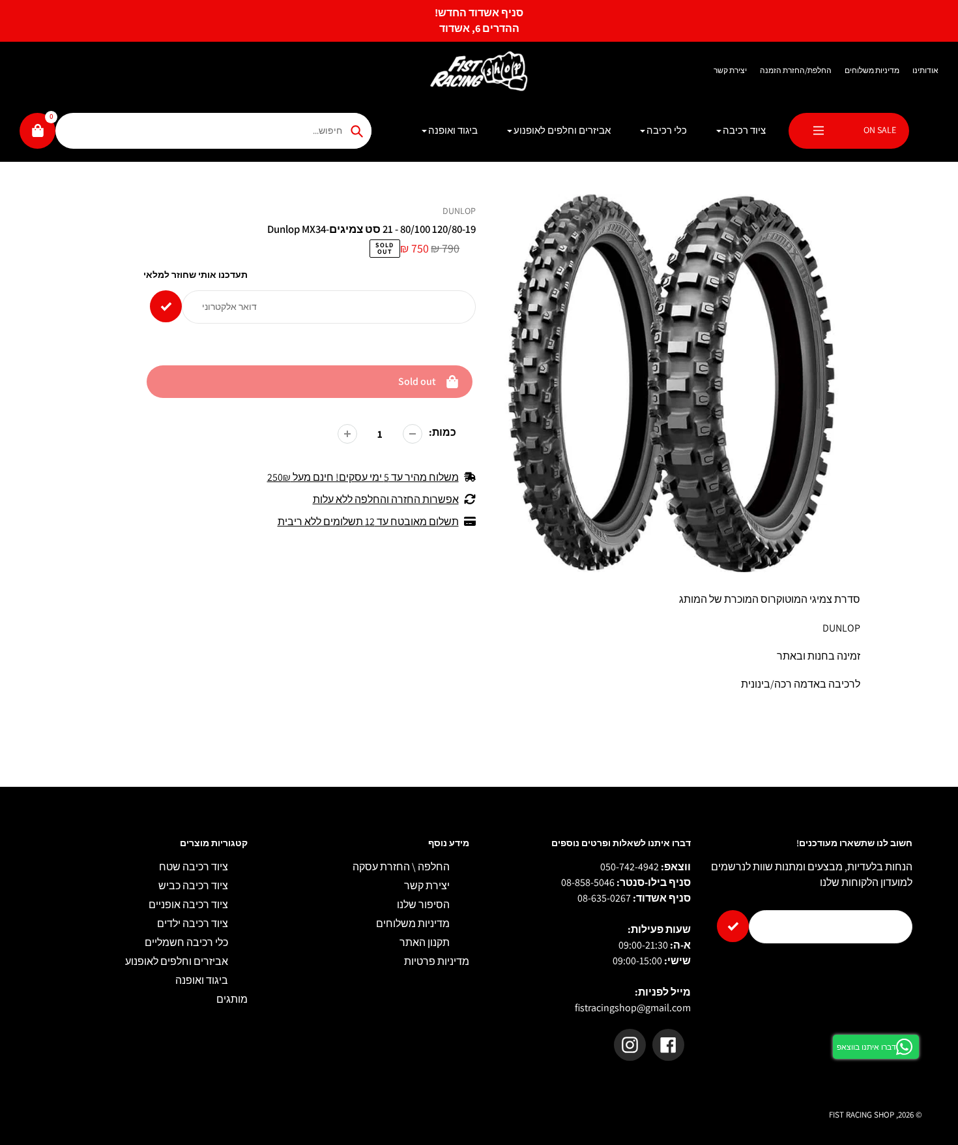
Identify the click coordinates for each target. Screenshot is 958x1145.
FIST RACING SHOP (861, 1114)
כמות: (442, 432)
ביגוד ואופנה (201, 980)
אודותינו (925, 70)
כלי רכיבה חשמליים (186, 942)
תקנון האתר (424, 942)
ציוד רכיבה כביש (193, 886)
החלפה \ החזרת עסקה (401, 867)
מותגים (232, 999)
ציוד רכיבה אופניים (188, 904)
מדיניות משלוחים (872, 70)
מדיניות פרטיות (436, 961)
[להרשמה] (733, 926)
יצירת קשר (730, 70)
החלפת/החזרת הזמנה (796, 70)
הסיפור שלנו (423, 904)
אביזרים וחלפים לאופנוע (176, 961)
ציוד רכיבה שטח (193, 867)
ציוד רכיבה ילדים (192, 923)
